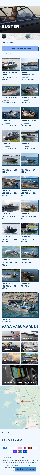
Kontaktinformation (13, 470)
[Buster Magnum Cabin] (11, 64)
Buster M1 (26, 213)
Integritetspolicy (10, 468)
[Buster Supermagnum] (30, 64)
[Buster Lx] (11, 159)
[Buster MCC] (11, 206)
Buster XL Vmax (28, 121)
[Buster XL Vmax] (30, 113)
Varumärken (8, 42)
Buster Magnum (9, 97)
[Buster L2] (30, 159)
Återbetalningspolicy (27, 465)
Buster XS (26, 283)
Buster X (25, 144)
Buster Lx (7, 167)
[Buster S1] (30, 229)
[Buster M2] (30, 182)
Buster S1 (25, 237)
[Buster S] (30, 252)
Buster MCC (7, 213)
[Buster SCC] (11, 252)
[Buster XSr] (11, 275)
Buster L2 (25, 167)
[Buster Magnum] (11, 90)
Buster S (25, 260)
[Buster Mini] (20, 304)
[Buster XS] (30, 275)
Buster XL (7, 144)
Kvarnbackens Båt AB (17, 458)
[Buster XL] (11, 136)
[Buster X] (30, 136)
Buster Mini (8, 319)
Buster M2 (26, 190)
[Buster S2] (11, 229)
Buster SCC (7, 260)
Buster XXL (7, 121)
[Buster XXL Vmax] (30, 90)
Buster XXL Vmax (29, 97)
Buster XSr (7, 283)
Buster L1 (6, 190)
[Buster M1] (30, 206)
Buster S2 (6, 237)
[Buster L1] (11, 182)
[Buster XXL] (11, 113)
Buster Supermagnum (28, 73)
